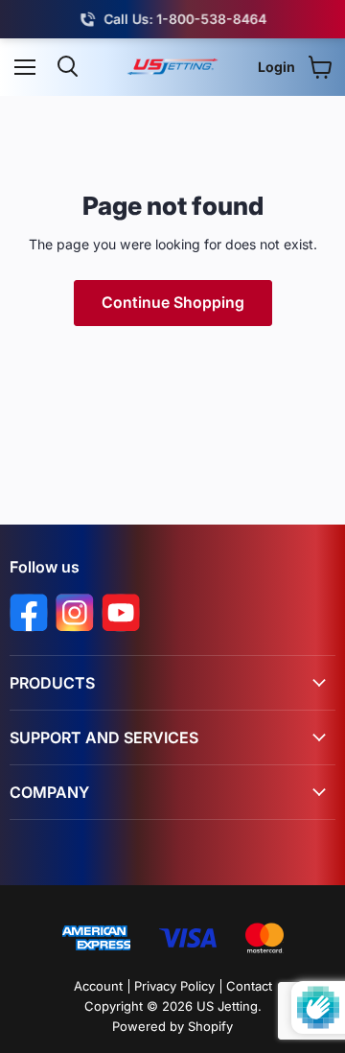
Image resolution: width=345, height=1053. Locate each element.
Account (98, 986)
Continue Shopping (173, 302)
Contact (249, 986)
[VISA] (188, 939)
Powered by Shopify (172, 1026)
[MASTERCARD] (264, 939)
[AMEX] (96, 939)
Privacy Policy (174, 986)
